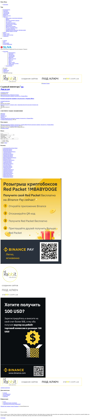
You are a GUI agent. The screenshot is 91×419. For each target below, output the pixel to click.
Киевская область (7, 158)
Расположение (4, 94)
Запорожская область (8, 156)
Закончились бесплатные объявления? (12, 404)
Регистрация (6, 43)
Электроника (6, 13)
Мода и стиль (6, 33)
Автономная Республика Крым (10, 148)
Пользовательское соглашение (10, 402)
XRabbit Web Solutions (6, 406)
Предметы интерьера (10, 22)
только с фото (5, 140)
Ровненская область (7, 167)
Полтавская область (7, 166)
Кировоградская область (8, 160)
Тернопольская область (8, 169)
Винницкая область (7, 149)
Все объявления (6, 394)
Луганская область (7, 161)
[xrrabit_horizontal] (41, 82)
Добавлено (12, 94)
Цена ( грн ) (3, 138)
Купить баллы (9, 65)
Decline (3, 417)
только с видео (5, 141)
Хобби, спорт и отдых (8, 34)
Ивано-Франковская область (9, 157)
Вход (4, 41)
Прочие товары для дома (11, 31)
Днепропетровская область (9, 151)
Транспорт (5, 10)
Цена (8, 94)
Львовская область (7, 162)
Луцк (2, 102)
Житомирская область (8, 154)
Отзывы (17, 94)
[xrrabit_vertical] (10, 297)
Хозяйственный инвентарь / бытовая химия (16, 30)
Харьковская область (8, 170)
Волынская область (7, 150)
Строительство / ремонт (11, 24)
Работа (4, 32)
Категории (5, 4)
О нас (4, 401)
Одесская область (7, 164)
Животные (5, 14)
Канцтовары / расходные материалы (14, 18)
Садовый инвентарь (10, 28)
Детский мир (6, 12)
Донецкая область (7, 152)
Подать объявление (7, 44)
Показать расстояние (5, 103)
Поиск (2, 142)
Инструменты (9, 25)
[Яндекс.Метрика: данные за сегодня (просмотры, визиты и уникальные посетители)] (5, 411)
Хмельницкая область (8, 173)
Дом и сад (5, 16)
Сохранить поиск (4, 92)
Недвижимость (6, 9)
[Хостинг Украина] (46, 83)
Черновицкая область (8, 176)
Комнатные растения (10, 26)
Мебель (7, 19)
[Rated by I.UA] (32, 410)
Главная (5, 40)
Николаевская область (8, 163)
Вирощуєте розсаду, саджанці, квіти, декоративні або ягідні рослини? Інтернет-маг (19, 104)
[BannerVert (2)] (23, 377)
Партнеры (5, 396)
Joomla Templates (14, 406)
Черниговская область (8, 175)
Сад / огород (9, 21)
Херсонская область (7, 172)
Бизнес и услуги (7, 15)
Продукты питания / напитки (12, 20)
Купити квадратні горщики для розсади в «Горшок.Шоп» (17, 98)
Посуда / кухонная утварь (11, 27)
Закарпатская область (8, 155)
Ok (1, 417)
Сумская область (7, 168)
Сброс (5, 142)
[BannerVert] (31, 263)
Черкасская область (7, 174)
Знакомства (5, 36)
